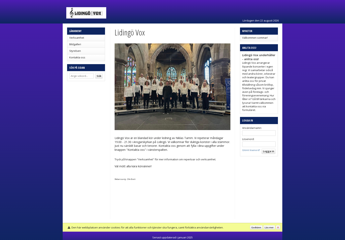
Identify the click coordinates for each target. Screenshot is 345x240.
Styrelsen (75, 51)
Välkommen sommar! (255, 37)
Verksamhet (76, 37)
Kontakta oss (77, 57)
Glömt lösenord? (251, 150)
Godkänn (256, 227)
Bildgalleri (75, 44)
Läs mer (269, 227)
